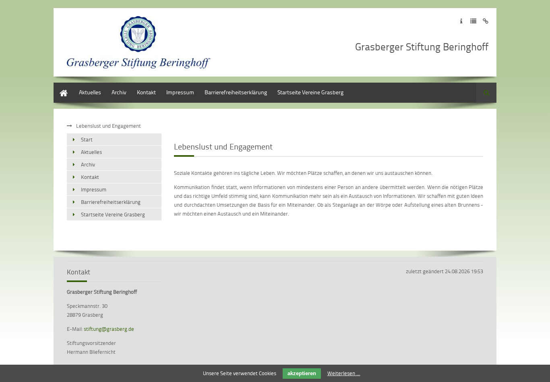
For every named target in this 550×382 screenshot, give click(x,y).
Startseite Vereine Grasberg (310, 92)
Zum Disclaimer (485, 21)
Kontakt (146, 92)
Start (59, 86)
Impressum (180, 92)
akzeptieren (301, 373)
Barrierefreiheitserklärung (236, 92)
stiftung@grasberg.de (109, 328)
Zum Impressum (461, 21)
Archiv (119, 92)
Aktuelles (90, 92)
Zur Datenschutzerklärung (473, 21)
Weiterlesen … (343, 373)
